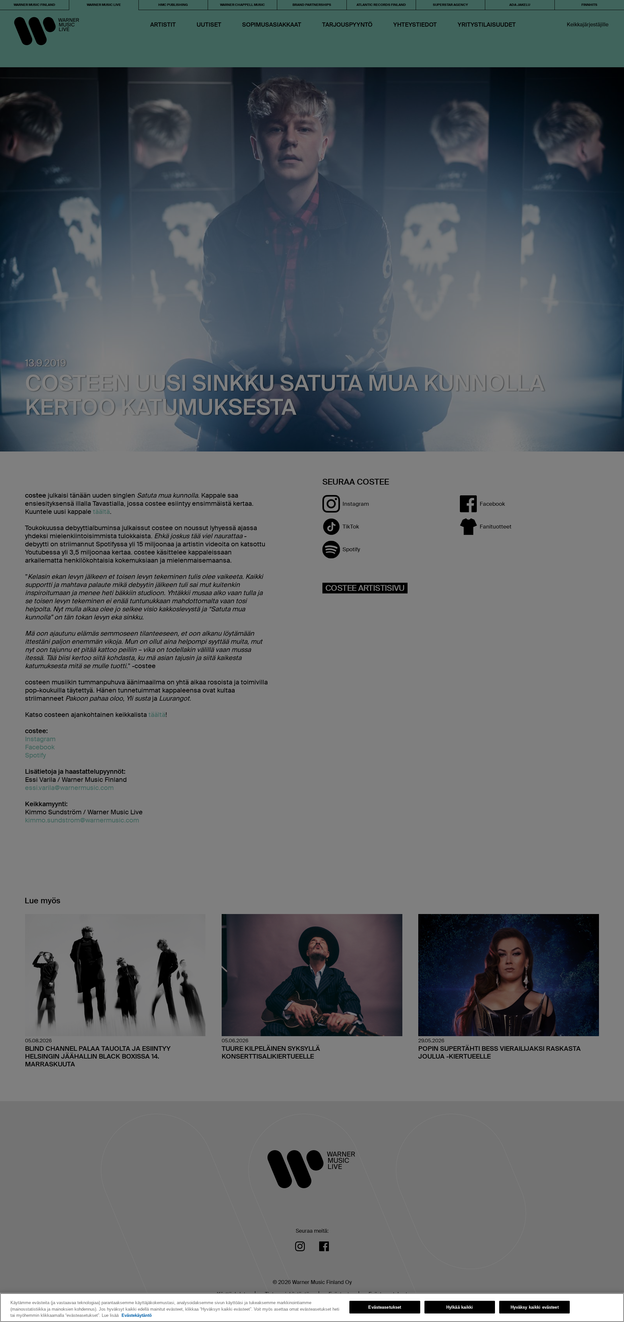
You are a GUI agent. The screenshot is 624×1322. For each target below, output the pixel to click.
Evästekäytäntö (137, 1315)
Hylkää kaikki (459, 1306)
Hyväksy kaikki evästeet (535, 1306)
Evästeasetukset (384, 1306)
